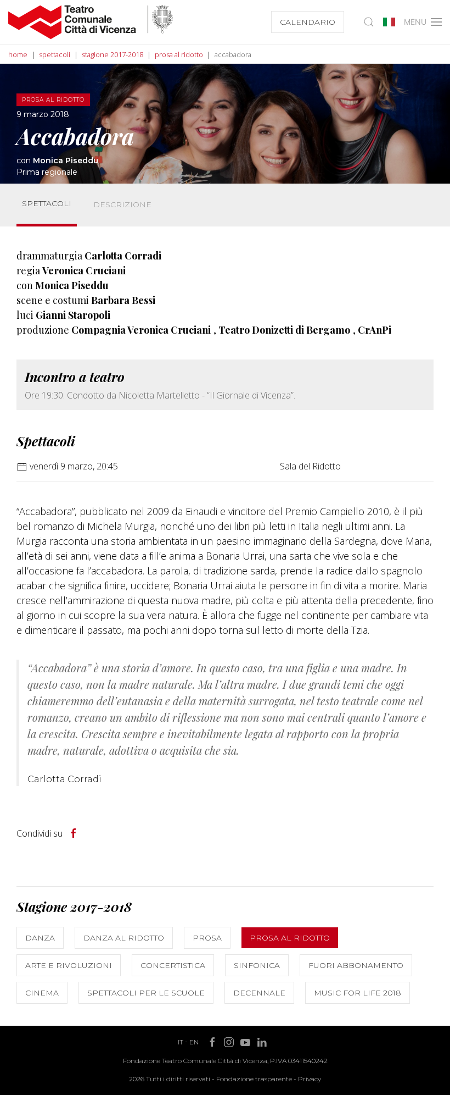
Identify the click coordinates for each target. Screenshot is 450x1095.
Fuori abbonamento (355, 965)
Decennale (259, 993)
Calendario (307, 22)
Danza (40, 938)
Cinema (42, 993)
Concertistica (172, 965)
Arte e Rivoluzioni (68, 965)
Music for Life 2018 (357, 993)
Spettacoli (46, 203)
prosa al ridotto (179, 54)
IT (180, 1042)
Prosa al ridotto (290, 938)
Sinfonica (257, 965)
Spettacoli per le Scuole (146, 993)
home (17, 54)
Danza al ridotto (123, 938)
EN (194, 1042)
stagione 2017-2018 (112, 54)
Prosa (207, 938)
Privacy (309, 1079)
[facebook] (73, 833)
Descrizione (122, 204)
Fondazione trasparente (254, 1079)
